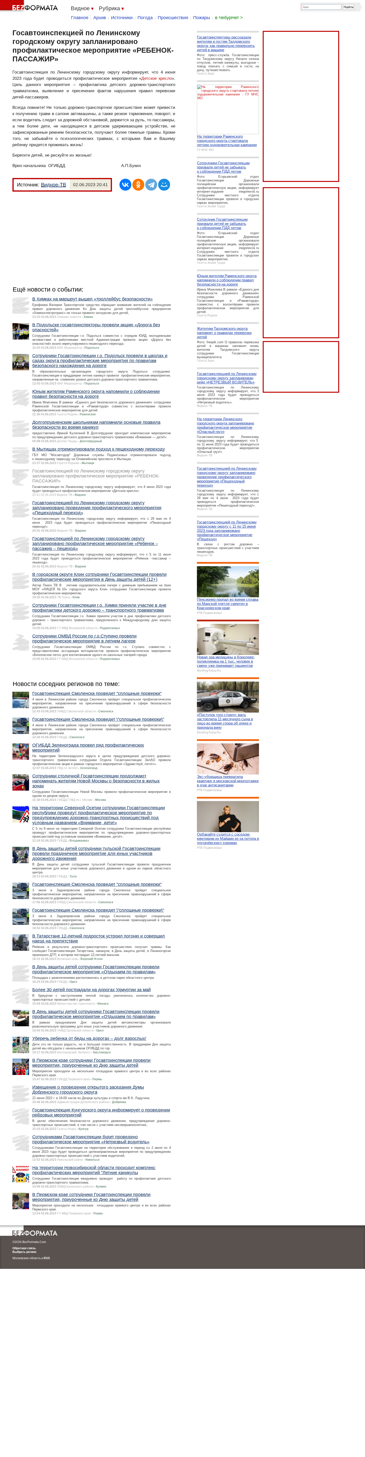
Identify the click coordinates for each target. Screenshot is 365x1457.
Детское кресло (156, 78)
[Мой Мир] (164, 185)
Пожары (201, 17)
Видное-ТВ (53, 184)
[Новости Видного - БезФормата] (30, 6)
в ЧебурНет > (229, 17)
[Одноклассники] (138, 185)
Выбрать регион (24, 1252)
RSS (47, 1258)
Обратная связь (24, 1248)
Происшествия (173, 17)
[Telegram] (151, 185)
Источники (122, 17)
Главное (79, 17)
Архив (99, 17)
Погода (145, 17)
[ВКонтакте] (125, 185)
